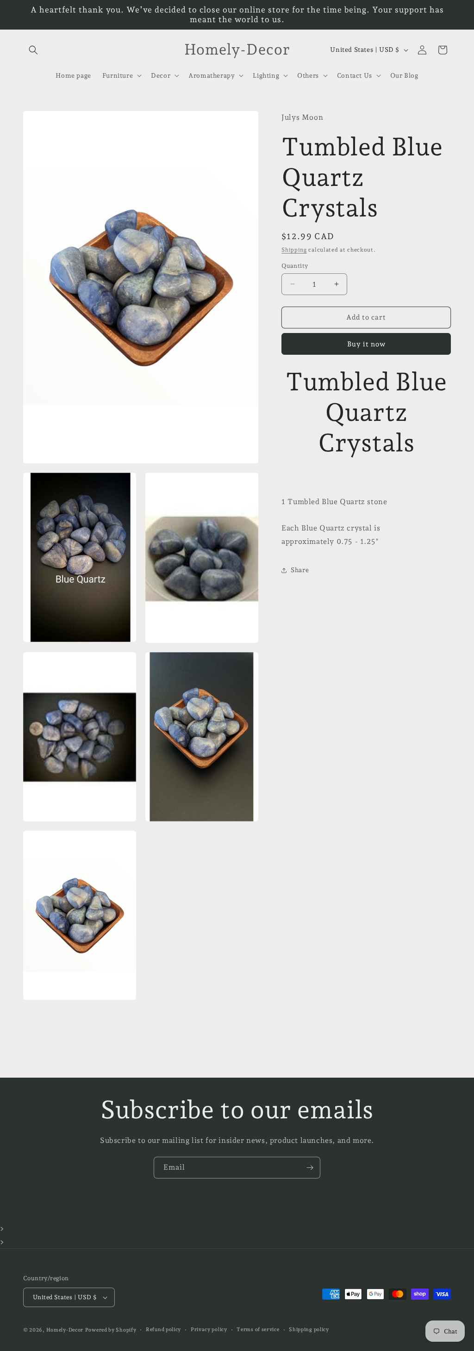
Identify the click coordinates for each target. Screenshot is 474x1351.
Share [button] (300, 570)
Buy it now (366, 344)
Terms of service (258, 1329)
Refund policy (163, 1329)
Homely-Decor (64, 1330)
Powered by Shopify (111, 1330)
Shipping (294, 250)
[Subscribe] (309, 1167)
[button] (33, 50)
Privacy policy (209, 1329)
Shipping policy (309, 1329)
